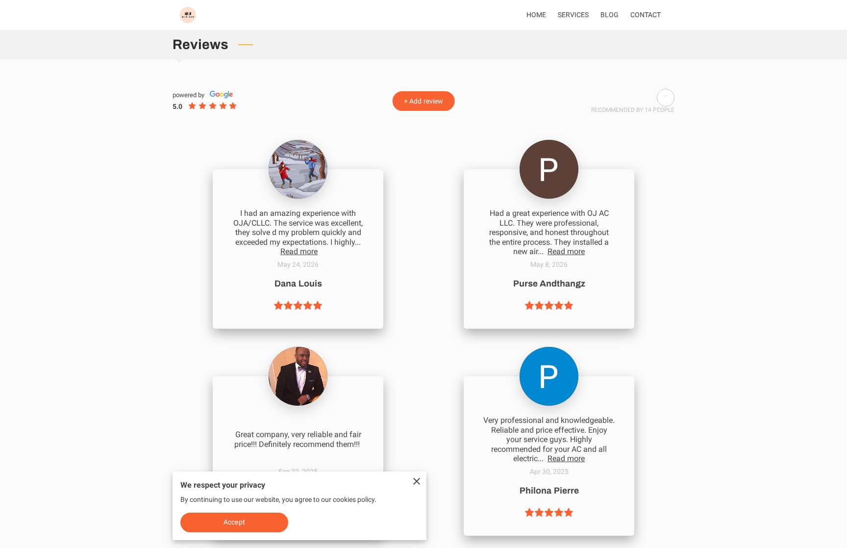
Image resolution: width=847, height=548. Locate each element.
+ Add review (423, 101)
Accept (234, 522)
